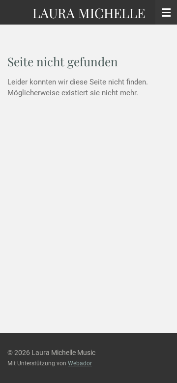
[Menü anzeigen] (166, 12)
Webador (80, 363)
